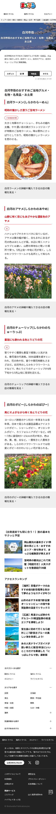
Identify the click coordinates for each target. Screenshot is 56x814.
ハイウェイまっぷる (12, 799)
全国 (6, 693)
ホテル (45, 73)
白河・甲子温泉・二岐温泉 (39, 20)
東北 (14, 20)
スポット (10, 73)
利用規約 (8, 779)
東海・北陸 (8, 703)
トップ (3, 20)
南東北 (19, 20)
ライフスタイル (36, 678)
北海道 (33, 693)
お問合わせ (8, 784)
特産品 (33, 73)
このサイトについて (12, 774)
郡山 (25, 20)
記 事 (22, 73)
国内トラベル (9, 14)
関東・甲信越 (35, 698)
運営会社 (31, 774)
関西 (32, 703)
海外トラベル (29, 14)
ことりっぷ (8, 794)
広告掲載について (35, 784)
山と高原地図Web (35, 794)
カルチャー (48, 14)
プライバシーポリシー (37, 779)
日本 (9, 20)
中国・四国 (8, 707)
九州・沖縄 (34, 707)
